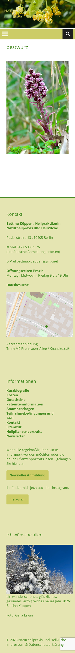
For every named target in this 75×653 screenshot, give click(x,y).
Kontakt (13, 422)
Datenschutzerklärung (46, 644)
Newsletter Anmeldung (27, 475)
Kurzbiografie (17, 390)
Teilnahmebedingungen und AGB (30, 415)
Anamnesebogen (20, 408)
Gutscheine (15, 399)
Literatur (13, 427)
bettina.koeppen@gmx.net (37, 261)
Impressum (15, 644)
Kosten (12, 395)
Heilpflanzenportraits (24, 431)
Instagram (17, 499)
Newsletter (15, 436)
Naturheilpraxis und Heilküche (35, 10)
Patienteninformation (24, 404)
